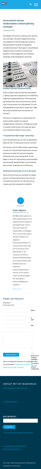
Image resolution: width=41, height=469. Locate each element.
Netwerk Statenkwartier (12, 449)
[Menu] (35, 4)
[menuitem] (29, 4)
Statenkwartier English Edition (14, 446)
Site (32, 325)
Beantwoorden (17, 289)
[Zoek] (29, 4)
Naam (33, 311)
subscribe (34, 365)
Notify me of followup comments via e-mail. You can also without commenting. (35, 362)
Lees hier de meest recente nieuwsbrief (18, 432)
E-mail (32, 320)
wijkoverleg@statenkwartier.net (15, 388)
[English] (6, 3)
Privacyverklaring (10, 401)
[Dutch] (3, 3)
